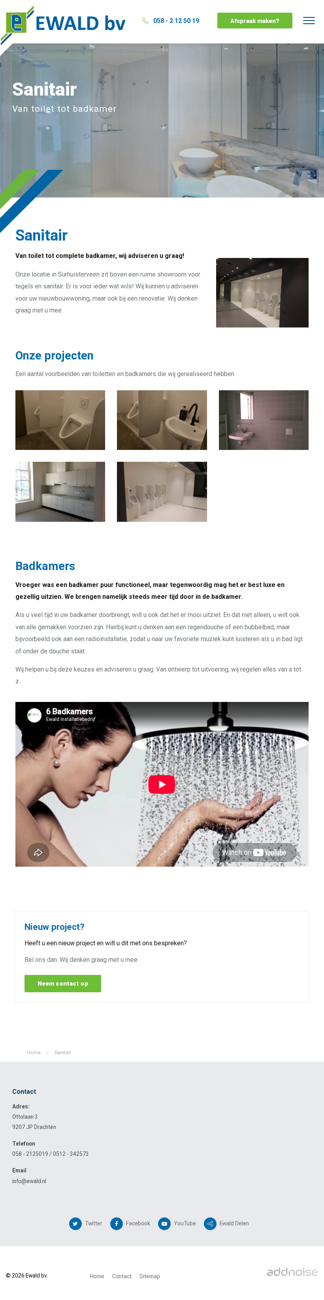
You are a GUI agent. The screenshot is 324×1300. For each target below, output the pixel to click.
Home (97, 1276)
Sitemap (149, 1276)
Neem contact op (63, 983)
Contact (122, 1276)
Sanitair (63, 1052)
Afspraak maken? (254, 20)
